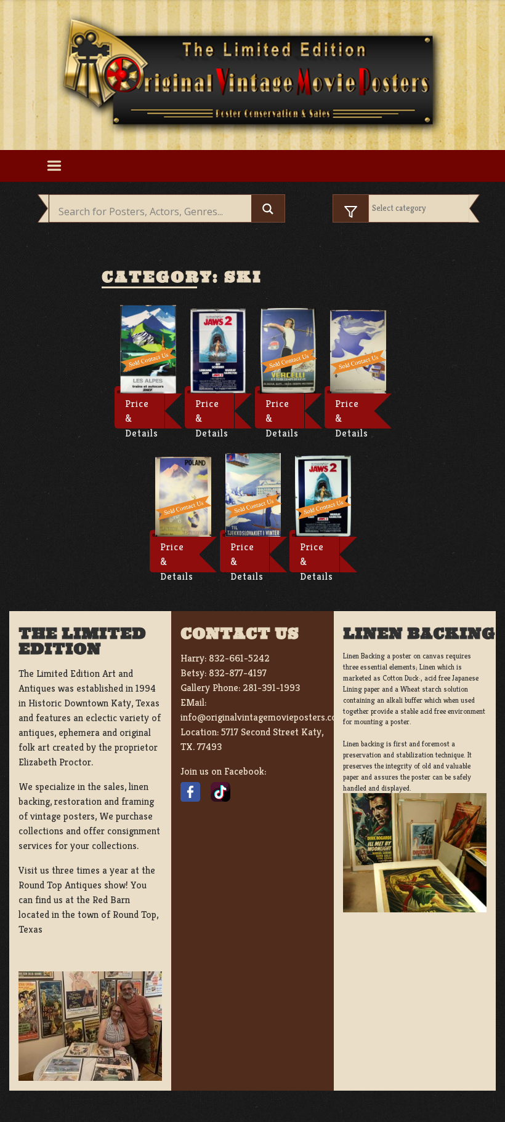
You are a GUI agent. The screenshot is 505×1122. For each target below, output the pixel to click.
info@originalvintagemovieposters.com (262, 717)
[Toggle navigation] (54, 166)
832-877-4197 (238, 672)
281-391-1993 (271, 687)
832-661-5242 (239, 658)
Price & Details (141, 413)
